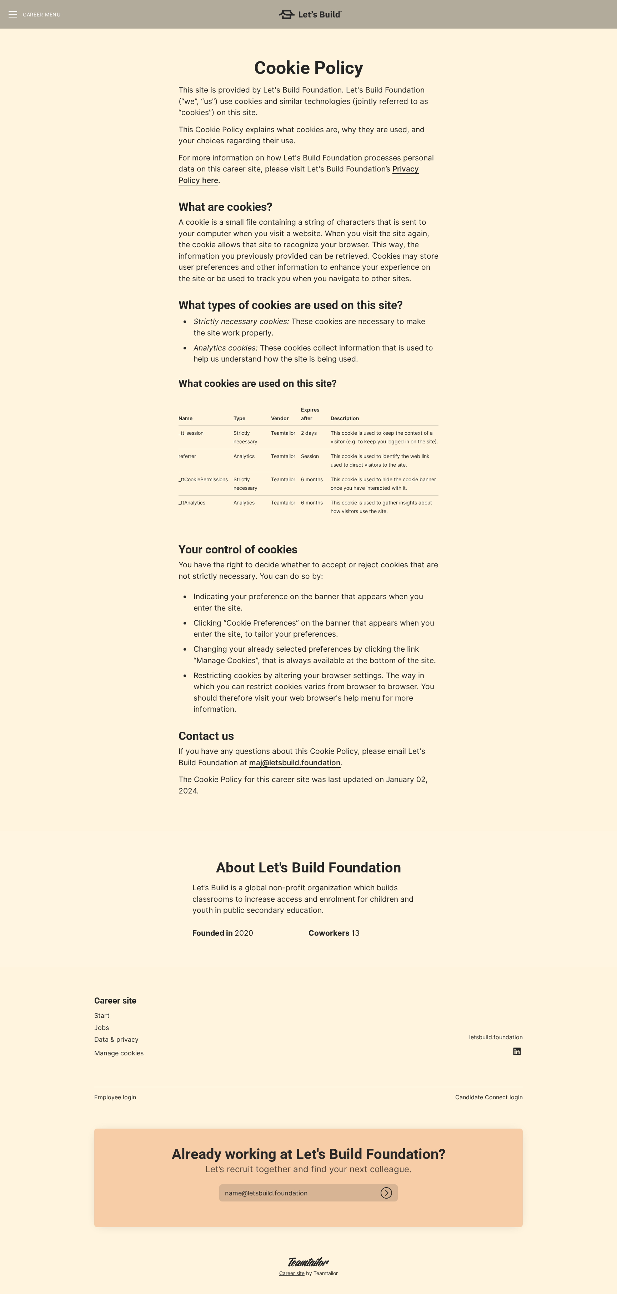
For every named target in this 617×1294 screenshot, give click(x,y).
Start (102, 1015)
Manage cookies (119, 1053)
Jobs (101, 1027)
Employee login (115, 1097)
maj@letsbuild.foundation (295, 762)
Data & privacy (116, 1039)
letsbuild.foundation (496, 1037)
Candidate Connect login (489, 1097)
